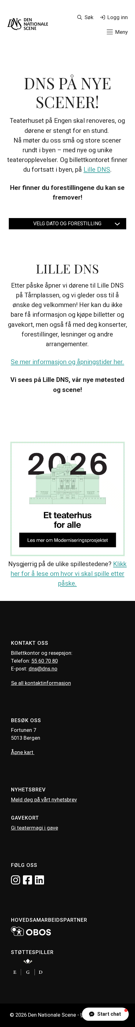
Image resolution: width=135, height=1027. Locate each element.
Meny (121, 32)
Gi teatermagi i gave (34, 828)
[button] (105, 1014)
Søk (88, 17)
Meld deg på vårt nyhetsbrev (44, 800)
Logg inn (117, 17)
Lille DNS (97, 169)
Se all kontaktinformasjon (41, 683)
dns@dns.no (43, 669)
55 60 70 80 (44, 661)
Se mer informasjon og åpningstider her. (67, 362)
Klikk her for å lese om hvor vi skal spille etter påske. (69, 573)
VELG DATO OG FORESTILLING (67, 224)
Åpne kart (23, 752)
